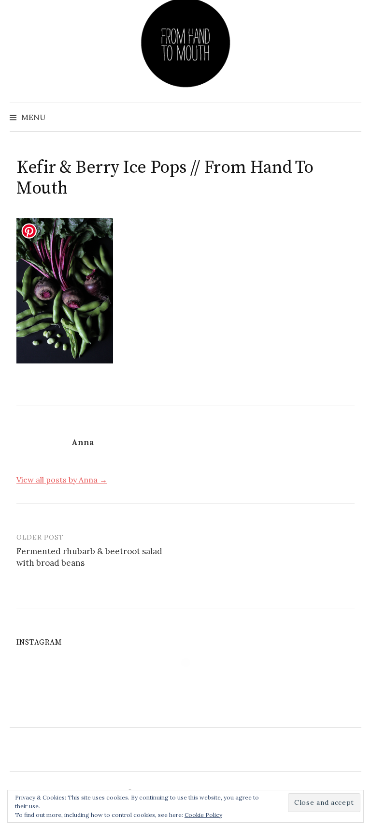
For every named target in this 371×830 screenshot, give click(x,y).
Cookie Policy (203, 814)
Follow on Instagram (192, 680)
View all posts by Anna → (61, 479)
